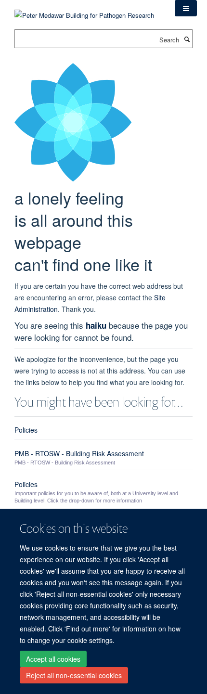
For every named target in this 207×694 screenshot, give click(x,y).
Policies (26, 430)
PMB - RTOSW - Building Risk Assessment (79, 453)
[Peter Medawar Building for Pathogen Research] (84, 9)
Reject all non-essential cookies (74, 675)
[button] (186, 8)
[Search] (186, 39)
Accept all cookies (53, 659)
